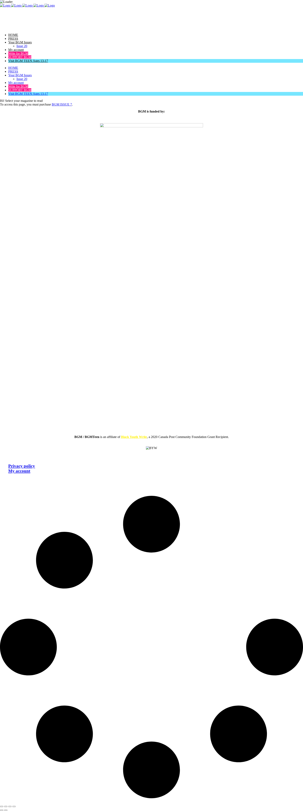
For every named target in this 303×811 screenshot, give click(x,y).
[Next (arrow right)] (5, 810)
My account (19, 470)
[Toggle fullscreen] (5, 806)
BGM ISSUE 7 (62, 104)
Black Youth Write (134, 437)
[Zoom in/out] (1, 806)
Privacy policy (21, 466)
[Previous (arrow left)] (1, 810)
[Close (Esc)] (14, 806)
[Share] (10, 806)
